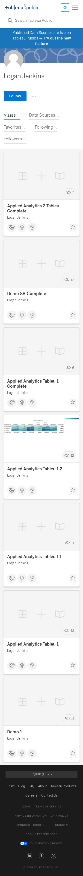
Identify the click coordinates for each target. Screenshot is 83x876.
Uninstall (63, 825)
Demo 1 (14, 731)
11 (72, 543)
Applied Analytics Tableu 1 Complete (33, 384)
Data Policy (59, 815)
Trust (11, 786)
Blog (21, 786)
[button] (29, 855)
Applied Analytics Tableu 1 (33, 644)
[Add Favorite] (73, 228)
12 (72, 280)
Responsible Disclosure (32, 825)
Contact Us (49, 795)
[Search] (9, 20)
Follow (15, 96)
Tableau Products (63, 786)
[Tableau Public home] (22, 8)
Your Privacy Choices (46, 843)
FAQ (31, 786)
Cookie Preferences (42, 834)
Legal (26, 806)
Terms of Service (48, 806)
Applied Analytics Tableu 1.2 (34, 468)
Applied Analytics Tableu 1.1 (34, 556)
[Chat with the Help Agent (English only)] (65, 7)
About (42, 786)
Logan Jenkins (17, 218)
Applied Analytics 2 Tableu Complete (33, 208)
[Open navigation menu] (75, 8)
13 (72, 631)
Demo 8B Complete (26, 293)
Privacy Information (31, 815)
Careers (31, 795)
